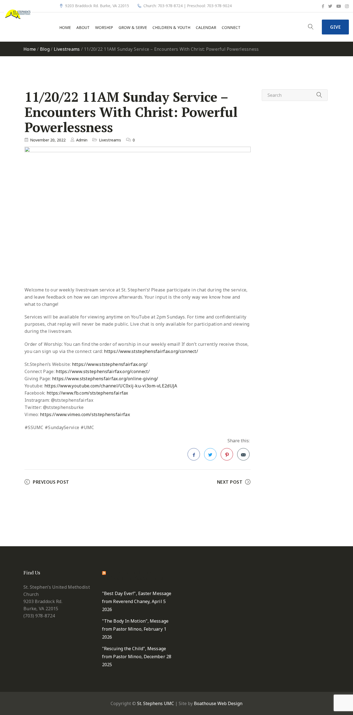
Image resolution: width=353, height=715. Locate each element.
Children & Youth (171, 27)
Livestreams (67, 49)
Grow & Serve (133, 27)
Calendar (206, 27)
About (83, 27)
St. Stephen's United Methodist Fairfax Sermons (132, 575)
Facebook (194, 454)
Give (335, 27)
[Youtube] (338, 6)
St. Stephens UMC (155, 703)
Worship (104, 27)
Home (65, 27)
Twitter (210, 454)
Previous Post (51, 482)
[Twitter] (330, 6)
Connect (231, 27)
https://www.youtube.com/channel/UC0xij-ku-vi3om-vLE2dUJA (110, 386)
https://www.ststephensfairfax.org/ (110, 364)
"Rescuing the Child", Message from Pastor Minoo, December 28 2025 (136, 657)
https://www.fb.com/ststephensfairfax (87, 393)
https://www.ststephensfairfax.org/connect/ (151, 351)
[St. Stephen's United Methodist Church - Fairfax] (18, 14)
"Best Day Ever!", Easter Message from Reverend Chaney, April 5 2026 (136, 601)
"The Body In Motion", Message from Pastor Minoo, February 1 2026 (135, 629)
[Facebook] (323, 6)
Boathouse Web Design (218, 703)
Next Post (230, 482)
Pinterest (227, 454)
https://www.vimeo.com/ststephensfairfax (85, 414)
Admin (81, 140)
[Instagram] (347, 6)
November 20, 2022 (48, 140)
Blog (45, 49)
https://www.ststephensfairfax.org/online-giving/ (105, 379)
